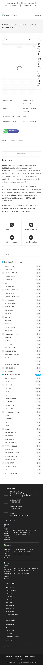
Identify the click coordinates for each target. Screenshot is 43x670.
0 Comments (26, 534)
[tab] (21, 154)
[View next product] (39, 39)
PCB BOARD (8, 385)
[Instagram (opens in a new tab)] (22, 7)
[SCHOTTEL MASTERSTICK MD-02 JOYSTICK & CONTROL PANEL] (7, 551)
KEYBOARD (8, 344)
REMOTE (7, 426)
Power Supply (10, 609)
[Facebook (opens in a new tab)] (16, 7)
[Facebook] (9, 645)
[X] (5, 645)
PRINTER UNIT (9, 409)
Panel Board (10, 611)
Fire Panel (9, 633)
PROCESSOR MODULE (12, 412)
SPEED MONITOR (10, 443)
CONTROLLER (9, 293)
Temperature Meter (12, 636)
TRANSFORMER (10, 460)
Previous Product (11, 40)
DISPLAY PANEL (10, 307)
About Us (9, 657)
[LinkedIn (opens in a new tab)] (25, 7)
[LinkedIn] (17, 645)
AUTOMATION (9, 280)
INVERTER (8, 337)
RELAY (7, 422)
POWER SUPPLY (10, 402)
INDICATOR (8, 324)
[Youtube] (25, 645)
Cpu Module (10, 630)
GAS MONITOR (9, 317)
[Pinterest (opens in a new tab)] (19, 7)
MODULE (8, 361)
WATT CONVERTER (11, 473)
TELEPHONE (9, 449)
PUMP (7, 415)
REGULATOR (9, 419)
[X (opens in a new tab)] (14, 7)
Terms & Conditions (29, 657)
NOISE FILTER (9, 371)
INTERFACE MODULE (11, 334)
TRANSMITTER (9, 463)
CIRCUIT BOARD (10, 287)
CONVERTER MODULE (12, 297)
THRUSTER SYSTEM (11, 456)
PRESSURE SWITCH (11, 405)
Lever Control (10, 599)
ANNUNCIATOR (10, 276)
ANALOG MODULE (11, 273)
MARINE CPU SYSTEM (12, 354)
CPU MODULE (9, 300)
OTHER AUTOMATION (16, 140)
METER (7, 358)
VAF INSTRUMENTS (11, 466)
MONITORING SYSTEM (12, 365)
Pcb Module (10, 606)
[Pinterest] (21, 645)
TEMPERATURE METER (12, 453)
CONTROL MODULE (11, 290)
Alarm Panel (10, 624)
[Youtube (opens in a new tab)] (28, 7)
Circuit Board (10, 596)
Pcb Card (9, 602)
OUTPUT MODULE (10, 378)
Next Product (33, 40)
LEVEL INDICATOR (10, 348)
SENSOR (7, 429)
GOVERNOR (8, 320)
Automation (10, 587)
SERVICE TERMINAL (11, 432)
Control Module (11, 590)
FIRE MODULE (9, 310)
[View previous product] (3, 39)
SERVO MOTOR (10, 439)
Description (21, 154)
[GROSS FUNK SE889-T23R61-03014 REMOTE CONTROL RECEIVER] (7, 532)
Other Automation (12, 615)
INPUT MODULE (10, 327)
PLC (6, 395)
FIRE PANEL (8, 314)
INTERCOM (8, 331)
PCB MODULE (9, 392)
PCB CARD (8, 388)
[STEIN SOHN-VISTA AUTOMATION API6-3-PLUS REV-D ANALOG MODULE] (7, 570)
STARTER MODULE (11, 446)
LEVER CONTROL (10, 351)
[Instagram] (13, 645)
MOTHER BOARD (10, 368)
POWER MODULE (10, 398)
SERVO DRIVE (9, 436)
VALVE (7, 470)
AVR (6, 283)
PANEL (7, 381)
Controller (9, 593)
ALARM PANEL (9, 266)
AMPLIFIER (8, 270)
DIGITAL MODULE (10, 303)
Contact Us (17, 657)
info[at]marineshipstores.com (19, 515)
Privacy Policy (21, 659)
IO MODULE (8, 341)
